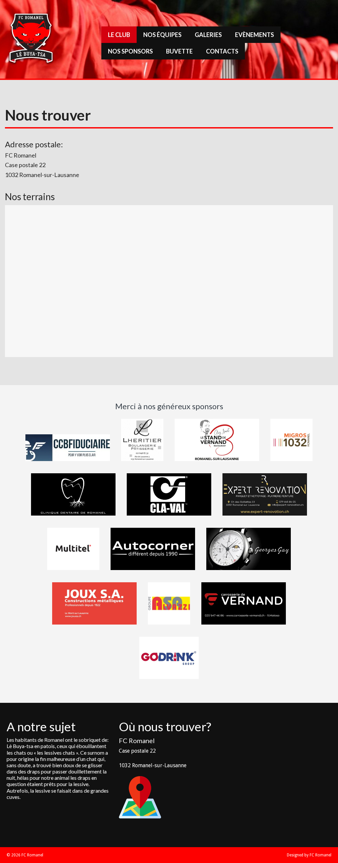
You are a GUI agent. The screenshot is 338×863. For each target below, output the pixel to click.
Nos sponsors (130, 51)
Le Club (119, 34)
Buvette (179, 51)
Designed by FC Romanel (309, 855)
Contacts (222, 51)
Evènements (254, 34)
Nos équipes (162, 34)
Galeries (208, 34)
